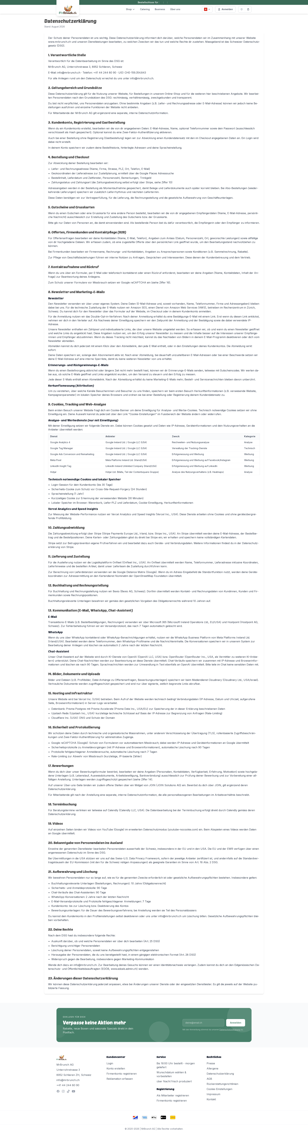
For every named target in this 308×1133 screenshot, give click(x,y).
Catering (145, 9)
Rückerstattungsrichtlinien (222, 1083)
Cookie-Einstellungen (219, 1089)
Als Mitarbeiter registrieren (173, 1095)
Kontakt (211, 1099)
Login (110, 1063)
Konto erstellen (116, 1068)
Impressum (213, 1094)
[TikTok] (68, 1091)
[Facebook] (58, 1091)
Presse (211, 1063)
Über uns (175, 9)
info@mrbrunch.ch (68, 1080)
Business (160, 9)
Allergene (212, 1068)
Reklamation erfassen (120, 1078)
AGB (209, 1078)
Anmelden (227, 9)
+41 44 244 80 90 (67, 1085)
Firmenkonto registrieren (122, 1073)
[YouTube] (73, 1091)
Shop (129, 9)
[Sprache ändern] (207, 9)
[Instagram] (63, 1091)
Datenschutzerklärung (229, 1029)
